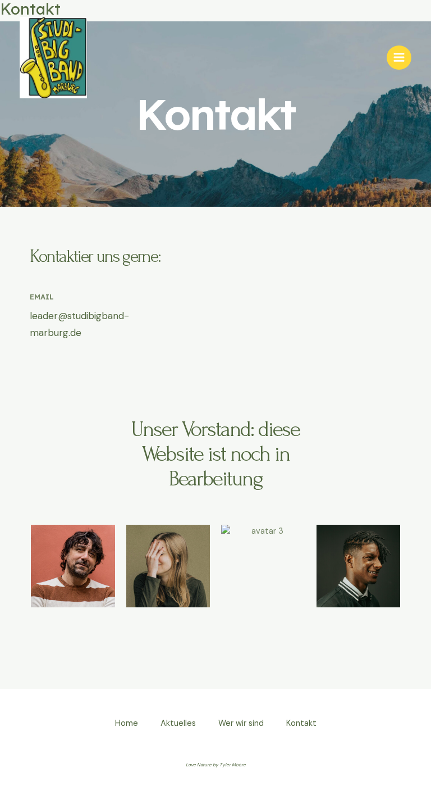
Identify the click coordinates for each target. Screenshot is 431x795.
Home (126, 723)
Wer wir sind (241, 723)
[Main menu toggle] (399, 58)
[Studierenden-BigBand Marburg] (53, 58)
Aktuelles (178, 723)
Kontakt (301, 723)
